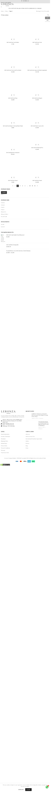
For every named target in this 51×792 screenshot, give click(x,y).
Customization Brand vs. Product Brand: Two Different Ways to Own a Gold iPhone (43, 746)
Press (27, 770)
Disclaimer (3, 761)
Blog (27, 768)
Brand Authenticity (5, 756)
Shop (6, 11)
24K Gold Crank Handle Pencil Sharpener (15, 693)
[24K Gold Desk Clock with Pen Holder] (13, 171)
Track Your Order (5, 775)
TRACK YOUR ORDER (6, 2)
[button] (11, 115)
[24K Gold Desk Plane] (13, 275)
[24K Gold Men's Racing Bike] (3, 704)
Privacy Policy (4, 768)
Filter (4, 650)
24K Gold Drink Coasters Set (37, 430)
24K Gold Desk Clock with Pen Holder (12, 222)
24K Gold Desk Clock (37, 118)
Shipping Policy (4, 763)
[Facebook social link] (22, 1)
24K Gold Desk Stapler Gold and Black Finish (13, 430)
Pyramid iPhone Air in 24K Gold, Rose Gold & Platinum (18, 709)
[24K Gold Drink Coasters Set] (37, 379)
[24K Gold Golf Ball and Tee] (37, 483)
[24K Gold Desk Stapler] (37, 275)
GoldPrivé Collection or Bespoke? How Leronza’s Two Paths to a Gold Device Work (40, 738)
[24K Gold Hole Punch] (13, 587)
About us (28, 756)
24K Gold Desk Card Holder (13, 118)
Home (2, 11)
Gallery (27, 763)
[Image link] (8, 734)
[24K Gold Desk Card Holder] (13, 67)
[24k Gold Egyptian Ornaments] (13, 483)
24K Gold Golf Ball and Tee (37, 534)
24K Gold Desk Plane (12, 326)
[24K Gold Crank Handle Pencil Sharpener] (3, 696)
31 (32, 644)
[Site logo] (7, 4)
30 (30, 644)
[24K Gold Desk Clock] (37, 67)
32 (34, 644)
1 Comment (41, 740)
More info (21, 789)
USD (47, 17)
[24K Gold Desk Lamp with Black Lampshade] (37, 171)
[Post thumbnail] (28, 739)
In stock (3, 684)
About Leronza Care (30, 759)
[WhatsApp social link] (28, 1)
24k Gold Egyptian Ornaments (12, 534)
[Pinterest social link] (25, 1)
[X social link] (23, 1)
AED (46, 20)
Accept (28, 789)
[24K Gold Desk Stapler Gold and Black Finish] (13, 379)
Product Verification (5, 759)
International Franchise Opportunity (34, 761)
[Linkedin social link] (27, 1)
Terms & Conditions (5, 770)
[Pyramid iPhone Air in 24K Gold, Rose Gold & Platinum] (3, 717)
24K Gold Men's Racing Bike (12, 703)
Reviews (27, 766)
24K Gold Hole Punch (13, 638)
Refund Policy (4, 766)
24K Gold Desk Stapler (37, 326)
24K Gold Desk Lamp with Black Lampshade (37, 222)
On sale (2, 682)
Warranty (3, 772)
